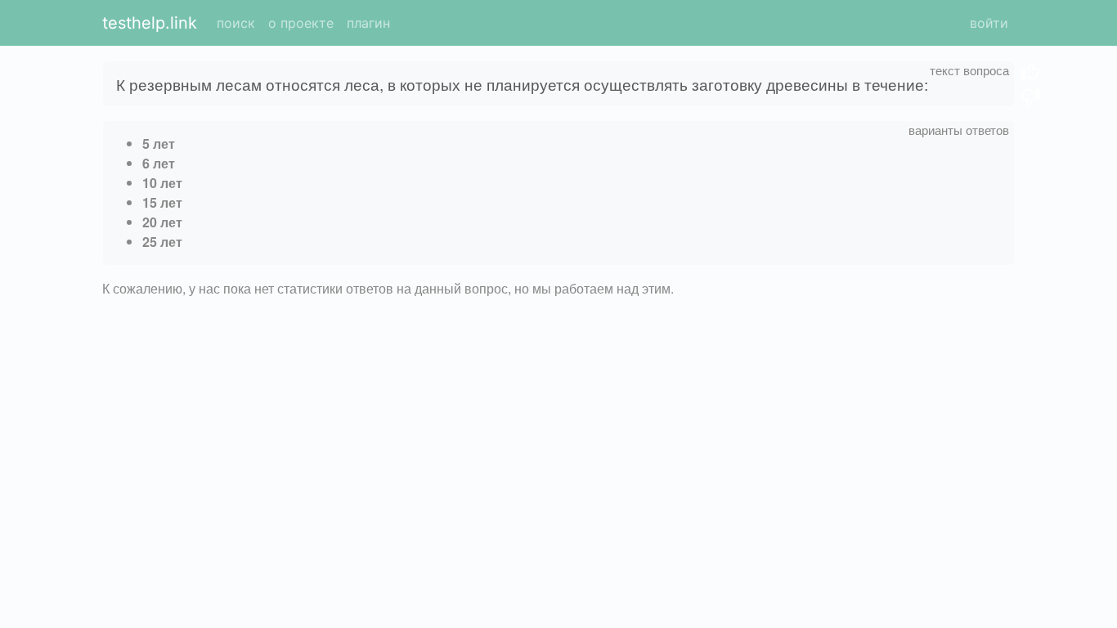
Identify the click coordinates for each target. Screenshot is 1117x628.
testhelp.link (149, 23)
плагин (368, 23)
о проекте (301, 23)
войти (989, 23)
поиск (236, 23)
